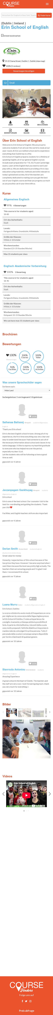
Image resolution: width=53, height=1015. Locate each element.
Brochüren (42, 125)
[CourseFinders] (11, 4)
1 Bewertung (20, 272)
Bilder (26, 133)
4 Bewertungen (19, 205)
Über (10, 125)
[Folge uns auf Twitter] (26, 1001)
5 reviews (16, 66)
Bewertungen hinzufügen (23, 71)
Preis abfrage (26, 1010)
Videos (42, 133)
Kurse (26, 125)
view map (40, 61)
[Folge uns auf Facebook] (22, 1001)
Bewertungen (10, 133)
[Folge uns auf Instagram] (30, 1001)
